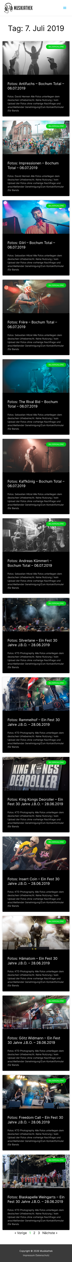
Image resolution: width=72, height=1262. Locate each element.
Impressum (29, 1255)
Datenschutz (42, 1255)
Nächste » (49, 1233)
